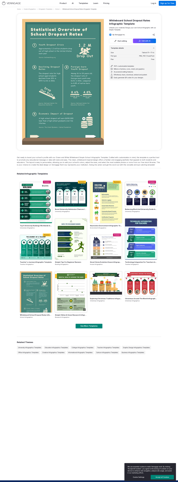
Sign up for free (167, 3)
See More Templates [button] (89, 326)
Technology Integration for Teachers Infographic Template (141, 262)
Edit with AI (146, 41)
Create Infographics (30, 9)
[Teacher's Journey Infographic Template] (36, 247)
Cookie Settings (138, 477)
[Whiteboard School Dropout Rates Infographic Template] (36, 291)
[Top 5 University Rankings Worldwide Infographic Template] (36, 202)
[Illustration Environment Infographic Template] (106, 202)
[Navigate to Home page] (11, 3)
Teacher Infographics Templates (108, 347)
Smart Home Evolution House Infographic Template (106, 262)
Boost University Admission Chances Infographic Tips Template (71, 209)
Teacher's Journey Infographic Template (36, 262)
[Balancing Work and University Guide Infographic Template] (141, 194)
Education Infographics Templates (56, 347)
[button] (120, 41)
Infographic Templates (45, 9)
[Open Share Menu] (153, 34)
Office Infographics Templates (28, 352)
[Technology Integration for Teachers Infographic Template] (141, 239)
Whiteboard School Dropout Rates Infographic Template (36, 315)
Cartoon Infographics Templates (107, 352)
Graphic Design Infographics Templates (136, 347)
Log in (153, 3)
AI (73, 3)
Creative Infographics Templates (53, 352)
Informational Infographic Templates (80, 352)
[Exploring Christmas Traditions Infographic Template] (106, 283)
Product (63, 3)
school (57, 9)
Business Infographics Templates (133, 352)
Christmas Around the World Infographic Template (141, 298)
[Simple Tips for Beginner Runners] (71, 239)
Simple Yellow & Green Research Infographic (71, 315)
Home (19, 9)
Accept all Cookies (162, 477)
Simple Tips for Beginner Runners (68, 262)
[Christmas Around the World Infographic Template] (141, 283)
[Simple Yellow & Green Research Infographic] (71, 291)
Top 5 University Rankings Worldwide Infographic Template (36, 226)
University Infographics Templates (29, 347)
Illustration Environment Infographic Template (106, 226)
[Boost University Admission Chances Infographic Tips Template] (71, 194)
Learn (95, 3)
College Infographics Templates (82, 347)
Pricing (106, 3)
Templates (83, 3)
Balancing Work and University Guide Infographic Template (141, 209)
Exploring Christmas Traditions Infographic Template (106, 298)
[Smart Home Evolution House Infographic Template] (106, 247)
